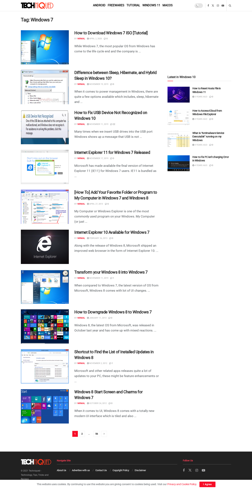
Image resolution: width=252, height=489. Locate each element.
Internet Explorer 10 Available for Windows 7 (111, 232)
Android (99, 5)
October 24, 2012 (98, 403)
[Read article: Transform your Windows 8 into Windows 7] (45, 286)
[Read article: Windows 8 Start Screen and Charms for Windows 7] (45, 406)
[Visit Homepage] (43, 5)
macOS (168, 5)
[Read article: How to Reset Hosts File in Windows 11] (179, 95)
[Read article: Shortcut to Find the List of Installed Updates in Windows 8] (45, 366)
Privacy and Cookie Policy (181, 484)
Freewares (116, 5)
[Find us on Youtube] (223, 5)
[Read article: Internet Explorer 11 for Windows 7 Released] (45, 167)
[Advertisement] (199, 35)
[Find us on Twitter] (213, 5)
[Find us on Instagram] (218, 5)
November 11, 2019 (98, 124)
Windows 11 (151, 5)
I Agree (207, 484)
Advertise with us (81, 470)
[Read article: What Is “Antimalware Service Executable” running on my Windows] (179, 139)
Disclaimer (140, 470)
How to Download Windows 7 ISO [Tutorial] (111, 33)
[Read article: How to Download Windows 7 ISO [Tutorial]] (45, 47)
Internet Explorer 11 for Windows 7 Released (112, 152)
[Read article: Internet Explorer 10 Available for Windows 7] (45, 247)
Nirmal (81, 38)
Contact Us (101, 470)
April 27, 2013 (96, 204)
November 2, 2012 (98, 363)
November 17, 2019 (98, 158)
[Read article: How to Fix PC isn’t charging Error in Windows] (179, 163)
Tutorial (133, 5)
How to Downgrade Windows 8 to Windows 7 (113, 312)
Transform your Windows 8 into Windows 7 (111, 272)
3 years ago (200, 97)
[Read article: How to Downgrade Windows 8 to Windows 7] (45, 326)
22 (113, 124)
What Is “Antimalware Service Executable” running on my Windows (208, 137)
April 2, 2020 (95, 38)
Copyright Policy (121, 470)
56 (96, 433)
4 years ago (200, 119)
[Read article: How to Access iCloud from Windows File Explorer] (179, 117)
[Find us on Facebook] (208, 5)
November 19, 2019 (98, 84)
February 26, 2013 (98, 238)
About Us (61, 470)
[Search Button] (230, 5)
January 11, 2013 (97, 318)
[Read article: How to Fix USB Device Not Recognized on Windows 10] (45, 127)
